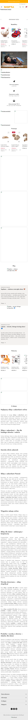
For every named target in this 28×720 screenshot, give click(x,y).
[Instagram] (14, 709)
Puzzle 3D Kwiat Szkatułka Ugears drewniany (4, 41)
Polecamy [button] (14, 351)
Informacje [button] (4, 697)
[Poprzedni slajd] (0, 20)
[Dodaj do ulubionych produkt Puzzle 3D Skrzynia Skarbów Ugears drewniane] (19, 133)
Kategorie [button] (3, 704)
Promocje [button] (14, 129)
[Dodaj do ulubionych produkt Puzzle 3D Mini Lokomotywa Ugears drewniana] (8, 133)
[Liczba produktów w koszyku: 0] (25, 7)
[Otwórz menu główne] (1, 7)
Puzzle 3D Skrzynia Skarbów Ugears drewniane (15, 145)
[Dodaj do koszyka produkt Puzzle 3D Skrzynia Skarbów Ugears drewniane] (19, 141)
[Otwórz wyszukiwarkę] (20, 7)
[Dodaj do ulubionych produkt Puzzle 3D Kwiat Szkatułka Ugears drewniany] (8, 28)
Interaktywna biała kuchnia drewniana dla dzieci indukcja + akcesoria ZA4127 (16, 367)
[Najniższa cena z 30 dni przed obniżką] (9, 45)
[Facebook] (12, 709)
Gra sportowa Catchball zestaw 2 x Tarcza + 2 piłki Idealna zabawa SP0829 (16, 41)
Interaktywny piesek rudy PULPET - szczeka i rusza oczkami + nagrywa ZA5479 (5, 367)
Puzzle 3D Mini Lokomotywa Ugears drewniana (5, 145)
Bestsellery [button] (14, 24)
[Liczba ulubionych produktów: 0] (23, 7)
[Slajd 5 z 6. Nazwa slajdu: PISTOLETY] (14, 13)
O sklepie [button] (3, 701)
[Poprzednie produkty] (3, 32)
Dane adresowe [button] (5, 694)
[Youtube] (16, 709)
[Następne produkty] (25, 32)
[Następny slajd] (27, 20)
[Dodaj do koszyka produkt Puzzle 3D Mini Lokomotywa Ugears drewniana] (8, 141)
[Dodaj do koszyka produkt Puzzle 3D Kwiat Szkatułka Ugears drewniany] (8, 37)
